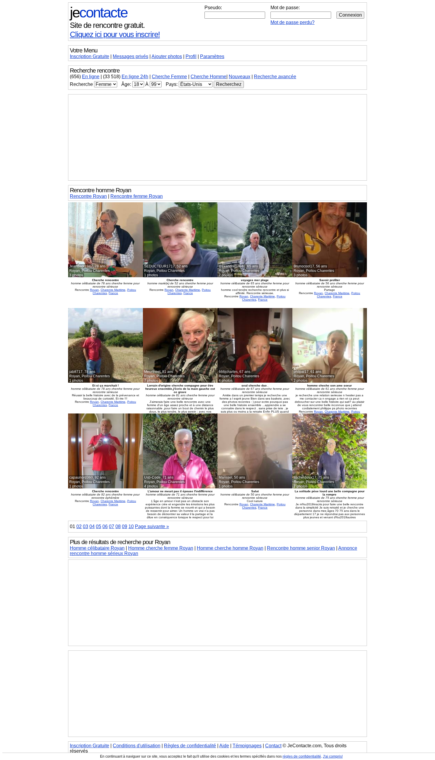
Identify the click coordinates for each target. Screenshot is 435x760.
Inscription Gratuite (89, 56)
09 (124, 526)
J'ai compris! (333, 756)
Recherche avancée (275, 76)
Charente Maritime (113, 289)
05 (98, 526)
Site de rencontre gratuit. (107, 25)
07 (111, 526)
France (113, 293)
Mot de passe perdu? (292, 22)
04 (92, 526)
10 (131, 526)
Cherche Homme (208, 76)
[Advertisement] (217, 137)
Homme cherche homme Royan (230, 548)
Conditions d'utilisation (136, 745)
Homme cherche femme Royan (160, 548)
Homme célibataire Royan (97, 548)
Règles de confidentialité (190, 745)
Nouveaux (239, 76)
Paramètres (212, 56)
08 (118, 526)
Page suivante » (152, 526)
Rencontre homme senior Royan (301, 548)
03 (85, 526)
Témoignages (247, 745)
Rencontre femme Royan (136, 196)
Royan (94, 289)
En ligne (90, 76)
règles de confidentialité (302, 756)
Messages (130, 56)
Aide (224, 745)
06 (105, 526)
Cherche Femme (169, 76)
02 (79, 526)
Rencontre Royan (88, 196)
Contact (273, 745)
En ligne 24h (135, 76)
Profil (191, 56)
